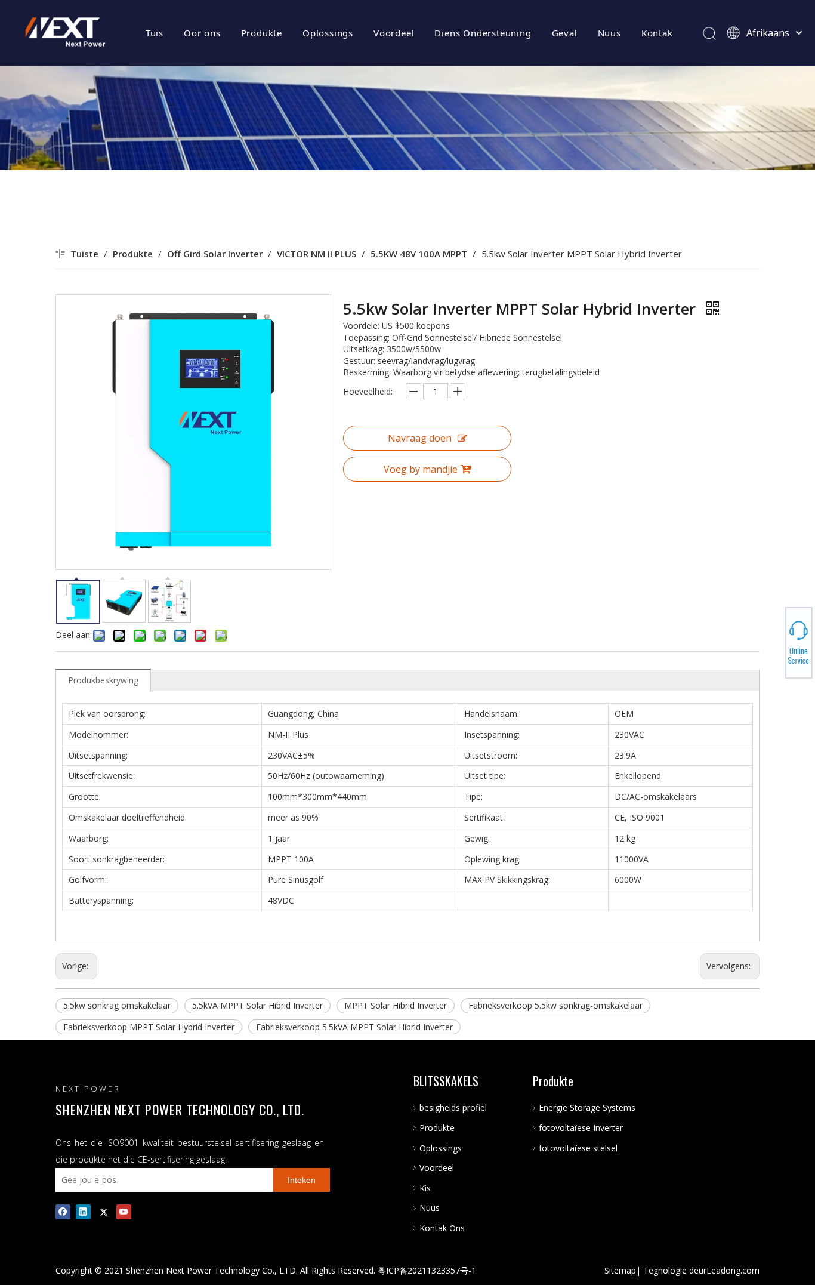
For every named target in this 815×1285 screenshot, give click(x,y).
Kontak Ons (442, 1228)
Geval (565, 33)
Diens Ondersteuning (482, 33)
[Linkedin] (83, 1211)
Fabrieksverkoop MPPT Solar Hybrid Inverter (148, 1027)
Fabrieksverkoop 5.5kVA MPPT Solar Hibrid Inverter (354, 1027)
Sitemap (620, 1270)
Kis (425, 1188)
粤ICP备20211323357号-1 (427, 1270)
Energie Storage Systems (587, 1107)
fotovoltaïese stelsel (578, 1148)
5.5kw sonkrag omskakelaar (117, 1005)
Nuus (609, 33)
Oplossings (327, 33)
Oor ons (202, 33)
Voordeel (393, 33)
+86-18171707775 (773, 639)
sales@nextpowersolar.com (773, 642)
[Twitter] (103, 1211)
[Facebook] (62, 1211)
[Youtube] (123, 1211)
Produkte (261, 33)
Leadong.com (733, 1270)
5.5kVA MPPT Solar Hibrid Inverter (257, 1005)
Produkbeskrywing (103, 680)
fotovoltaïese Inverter (581, 1127)
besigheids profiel (453, 1107)
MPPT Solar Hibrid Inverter (395, 1005)
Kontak (657, 33)
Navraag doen (420, 438)
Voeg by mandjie (421, 469)
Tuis (154, 33)
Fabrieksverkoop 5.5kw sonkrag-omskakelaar (555, 1005)
